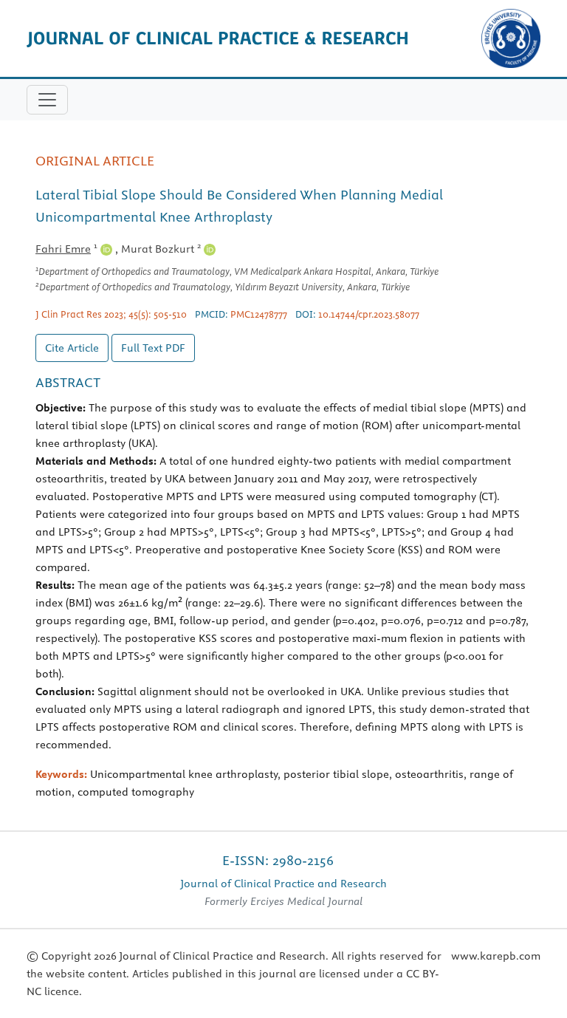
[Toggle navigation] (47, 100)
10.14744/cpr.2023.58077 (368, 314)
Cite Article (72, 348)
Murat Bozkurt (161, 249)
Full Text (153, 348)
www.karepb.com (495, 956)
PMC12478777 (258, 314)
